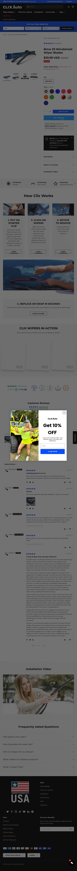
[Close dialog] (64, 412)
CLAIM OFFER (52, 451)
